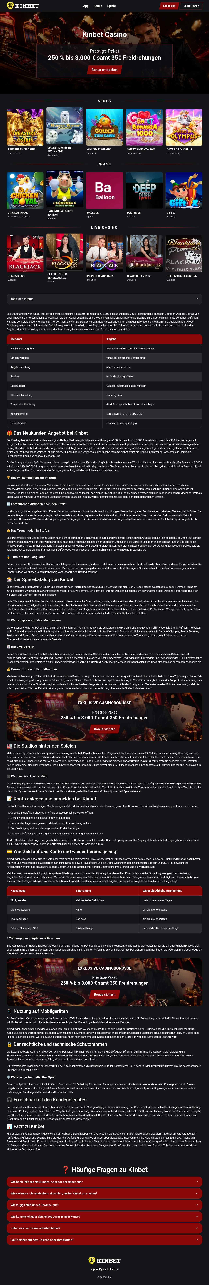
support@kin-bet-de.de (104, 1269)
